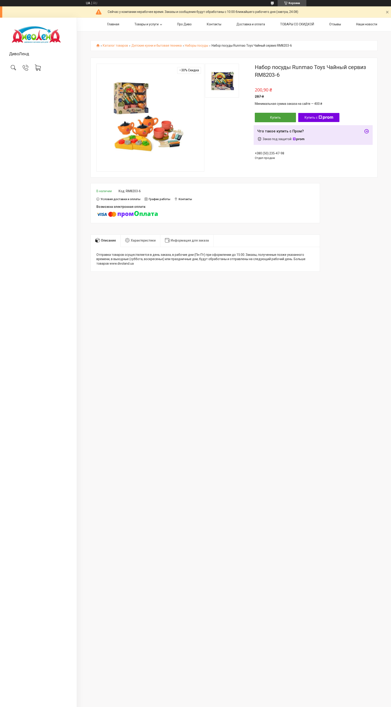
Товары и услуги (146, 24)
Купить (275, 117)
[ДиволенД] (38, 34)
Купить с (311, 117)
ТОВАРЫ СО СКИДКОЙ (297, 24)
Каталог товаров (115, 45)
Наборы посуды (196, 45)
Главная (113, 24)
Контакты (214, 24)
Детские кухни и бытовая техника (156, 45)
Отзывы (335, 24)
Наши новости (366, 24)
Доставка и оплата (250, 24)
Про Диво (184, 24)
